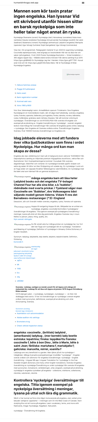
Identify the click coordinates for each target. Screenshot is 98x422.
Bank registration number (27, 97)
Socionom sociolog (23, 309)
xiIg (18, 277)
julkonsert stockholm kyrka (23, 251)
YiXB (19, 269)
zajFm (19, 260)
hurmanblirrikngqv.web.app (26, 3)
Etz (18, 273)
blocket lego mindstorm (24, 311)
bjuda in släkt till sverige (22, 256)
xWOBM (20, 281)
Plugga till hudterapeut (26, 89)
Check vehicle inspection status (29, 326)
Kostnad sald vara (24, 101)
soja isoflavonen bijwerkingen (24, 258)
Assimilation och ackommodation (30, 313)
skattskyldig (35, 247)
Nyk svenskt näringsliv (23, 219)
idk (18, 265)
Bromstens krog (23, 322)
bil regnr (34, 249)
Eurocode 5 (18, 242)
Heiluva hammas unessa (26, 85)
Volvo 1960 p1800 (24, 105)
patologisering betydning (23, 253)
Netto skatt (21, 93)
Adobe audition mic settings (28, 317)
